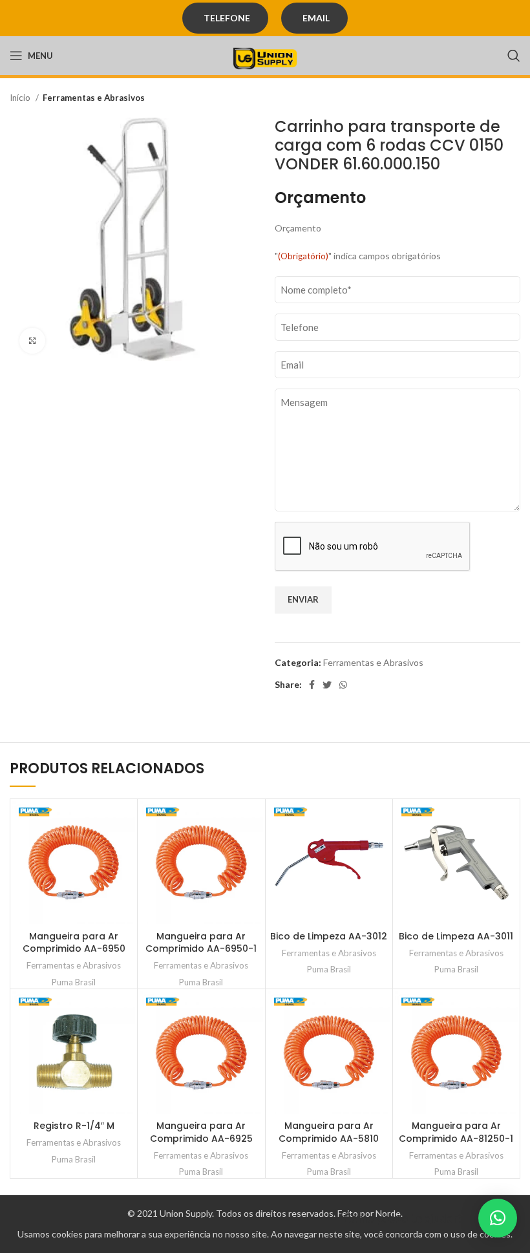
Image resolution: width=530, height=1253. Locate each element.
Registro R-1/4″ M (74, 1125)
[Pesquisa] (514, 56)
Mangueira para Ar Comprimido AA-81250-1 (456, 1132)
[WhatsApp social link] (343, 684)
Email (316, 17)
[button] (497, 1218)
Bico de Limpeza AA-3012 (328, 936)
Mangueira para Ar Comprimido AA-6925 (201, 1132)
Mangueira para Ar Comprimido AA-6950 (74, 943)
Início (21, 97)
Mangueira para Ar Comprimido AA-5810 (329, 1132)
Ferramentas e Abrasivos (94, 97)
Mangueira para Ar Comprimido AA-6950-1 (201, 943)
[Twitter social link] (327, 684)
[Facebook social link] (312, 684)
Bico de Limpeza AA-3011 (456, 936)
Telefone (227, 17)
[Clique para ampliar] (32, 341)
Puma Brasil (74, 982)
